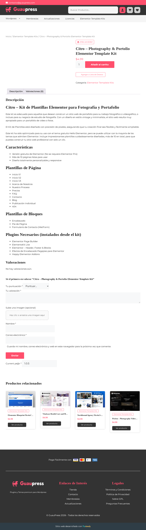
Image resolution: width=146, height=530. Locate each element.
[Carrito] (130, 10)
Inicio (8, 36)
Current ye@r (14, 363)
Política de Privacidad (117, 494)
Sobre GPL (117, 499)
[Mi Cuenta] (122, 10)
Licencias (69, 18)
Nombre (11, 323)
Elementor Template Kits (92, 18)
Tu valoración (13, 291)
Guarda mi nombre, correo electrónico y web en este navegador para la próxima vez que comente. (59, 346)
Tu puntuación (14, 286)
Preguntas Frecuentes (118, 503)
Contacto (73, 494)
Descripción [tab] (16, 91)
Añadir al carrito (100, 64)
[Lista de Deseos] (137, 10)
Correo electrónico (16, 335)
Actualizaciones (52, 18)
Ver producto (17, 425)
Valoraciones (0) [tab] (34, 91)
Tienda (73, 489)
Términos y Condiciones (117, 489)
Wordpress (11, 18)
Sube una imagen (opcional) (21, 307)
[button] (91, 74)
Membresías (32, 18)
